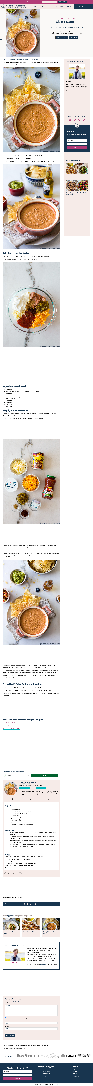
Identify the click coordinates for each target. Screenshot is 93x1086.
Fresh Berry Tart (81, 193)
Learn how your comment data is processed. (36, 1045)
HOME (69, 211)
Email (7, 1026)
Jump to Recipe (62, 37)
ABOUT (74, 211)
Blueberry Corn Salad (81, 176)
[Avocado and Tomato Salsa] (11, 918)
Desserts (46, 1075)
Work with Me (75, 1073)
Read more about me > (71, 90)
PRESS (84, 211)
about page (43, 964)
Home (35, 6)
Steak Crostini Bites (29, 932)
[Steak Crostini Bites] (31, 918)
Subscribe (68, 6)
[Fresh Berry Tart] (82, 185)
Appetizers (11, 916)
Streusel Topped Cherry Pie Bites (70, 193)
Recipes (42, 6)
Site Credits (56, 1084)
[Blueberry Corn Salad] (82, 168)
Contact (75, 1071)
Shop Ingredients (45, 775)
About (75, 1069)
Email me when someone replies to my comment (19, 1018)
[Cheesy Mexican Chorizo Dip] (51, 918)
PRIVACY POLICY (77, 213)
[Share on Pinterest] (24, 904)
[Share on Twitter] (30, 904)
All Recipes (46, 1069)
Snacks (46, 1076)
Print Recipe (24, 788)
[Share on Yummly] (33, 904)
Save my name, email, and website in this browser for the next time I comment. (28, 1032)
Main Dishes (46, 1071)
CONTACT (79, 211)
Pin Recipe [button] (73, 37)
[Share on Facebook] (27, 904)
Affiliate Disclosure (25, 59)
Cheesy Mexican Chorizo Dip (50, 932)
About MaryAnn (58, 6)
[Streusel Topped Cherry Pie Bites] (71, 185)
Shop (48, 6)
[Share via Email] (35, 904)
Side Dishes (46, 1073)
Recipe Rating (9, 1002)
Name (7, 1021)
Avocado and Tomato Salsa (10, 932)
